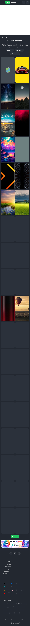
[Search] (23, 2)
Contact (12, 619)
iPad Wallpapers (7, 566)
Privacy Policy (21, 619)
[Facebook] (10, 553)
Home (6, 619)
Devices (5, 573)
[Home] (2, 37)
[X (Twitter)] (19, 553)
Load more (15, 536)
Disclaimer (19, 622)
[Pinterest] (15, 553)
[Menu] (2, 2)
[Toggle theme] (27, 2)
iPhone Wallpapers (7, 564)
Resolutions (6, 571)
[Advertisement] (15, 20)
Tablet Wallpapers (7, 569)
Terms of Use (11, 622)
